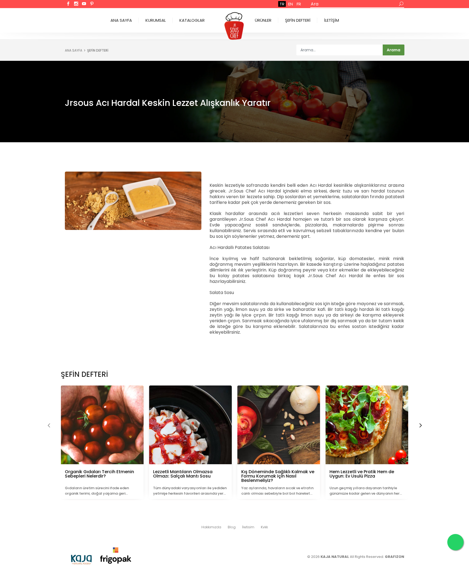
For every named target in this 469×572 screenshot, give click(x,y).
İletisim (248, 527)
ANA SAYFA (121, 20)
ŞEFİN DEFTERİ (297, 20)
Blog (232, 527)
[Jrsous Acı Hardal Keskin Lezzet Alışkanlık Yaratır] (133, 201)
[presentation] (49, 425)
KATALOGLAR (192, 20)
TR (282, 4)
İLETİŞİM (331, 20)
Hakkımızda (211, 527)
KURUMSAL (155, 20)
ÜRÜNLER (263, 20)
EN (290, 4)
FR (299, 4)
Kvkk (264, 527)
